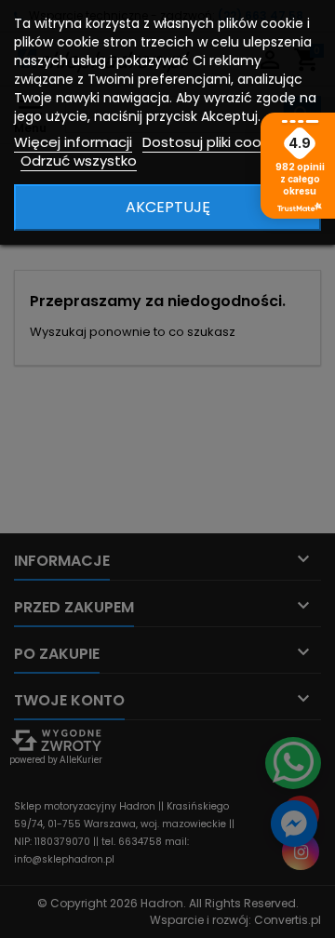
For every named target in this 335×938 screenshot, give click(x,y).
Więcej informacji (73, 142)
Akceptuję (168, 207)
